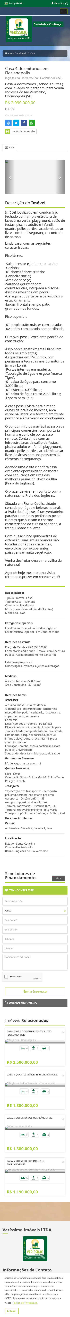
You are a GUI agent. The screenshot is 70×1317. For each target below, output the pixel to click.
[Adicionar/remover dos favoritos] (63, 1032)
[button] (10, 177)
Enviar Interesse (35, 991)
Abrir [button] (58, 878)
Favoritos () (61, 3)
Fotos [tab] (11, 147)
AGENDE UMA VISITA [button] (22, 1002)
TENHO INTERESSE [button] (21, 890)
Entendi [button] (11, 1311)
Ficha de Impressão (23, 131)
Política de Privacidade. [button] (25, 1302)
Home (8, 53)
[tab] (35, 890)
